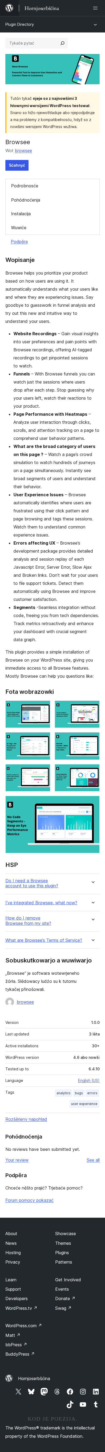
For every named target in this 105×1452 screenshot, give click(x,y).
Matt (12, 1335)
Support (13, 1289)
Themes (63, 1243)
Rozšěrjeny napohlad (26, 1119)
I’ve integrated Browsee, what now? (41, 902)
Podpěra (19, 241)
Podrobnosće (24, 185)
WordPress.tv (21, 1308)
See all (93, 1160)
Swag (63, 1308)
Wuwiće (18, 227)
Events (62, 1289)
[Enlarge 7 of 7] (92, 803)
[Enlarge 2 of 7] (92, 707)
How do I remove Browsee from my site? (28, 920)
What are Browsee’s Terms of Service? (43, 940)
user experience (84, 1104)
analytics (64, 1093)
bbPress (16, 1344)
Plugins (62, 1252)
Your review (17, 1160)
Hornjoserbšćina (34, 1378)
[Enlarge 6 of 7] (92, 771)
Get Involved (68, 1279)
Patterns (63, 1262)
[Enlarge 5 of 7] (43, 771)
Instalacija (21, 213)
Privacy (12, 1262)
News (11, 1243)
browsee (23, 150)
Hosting (13, 1252)
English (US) (89, 1080)
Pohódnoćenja (25, 200)
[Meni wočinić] (96, 8)
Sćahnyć (17, 165)
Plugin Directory (19, 24)
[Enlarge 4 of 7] (92, 739)
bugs (79, 1093)
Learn (10, 1279)
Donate (65, 1298)
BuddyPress (20, 1354)
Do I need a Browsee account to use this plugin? (31, 883)
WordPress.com (23, 1325)
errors (92, 1093)
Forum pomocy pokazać (29, 1200)
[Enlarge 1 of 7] (43, 707)
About (11, 1233)
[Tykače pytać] (62, 43)
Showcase (65, 1233)
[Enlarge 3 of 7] (43, 739)
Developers (16, 1298)
